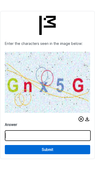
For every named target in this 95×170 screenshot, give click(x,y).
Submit (47, 149)
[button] (81, 119)
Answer (11, 124)
